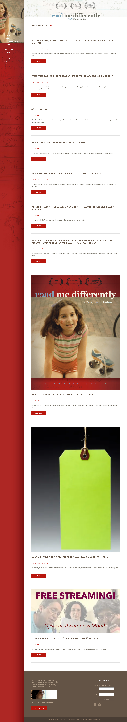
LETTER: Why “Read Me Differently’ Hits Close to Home (69, 557)
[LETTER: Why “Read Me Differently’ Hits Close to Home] (75, 489)
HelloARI (99, 719)
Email (95, 694)
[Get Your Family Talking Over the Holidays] (75, 332)
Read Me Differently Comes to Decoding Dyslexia (66, 173)
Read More (38, 61)
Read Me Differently (39, 26)
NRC (86, 719)
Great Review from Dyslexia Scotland (58, 142)
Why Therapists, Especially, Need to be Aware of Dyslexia (72, 76)
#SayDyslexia (40, 109)
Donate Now (39, 708)
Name (95, 689)
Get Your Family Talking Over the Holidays (62, 394)
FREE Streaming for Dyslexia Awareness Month (65, 638)
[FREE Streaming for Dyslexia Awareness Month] (75, 611)
